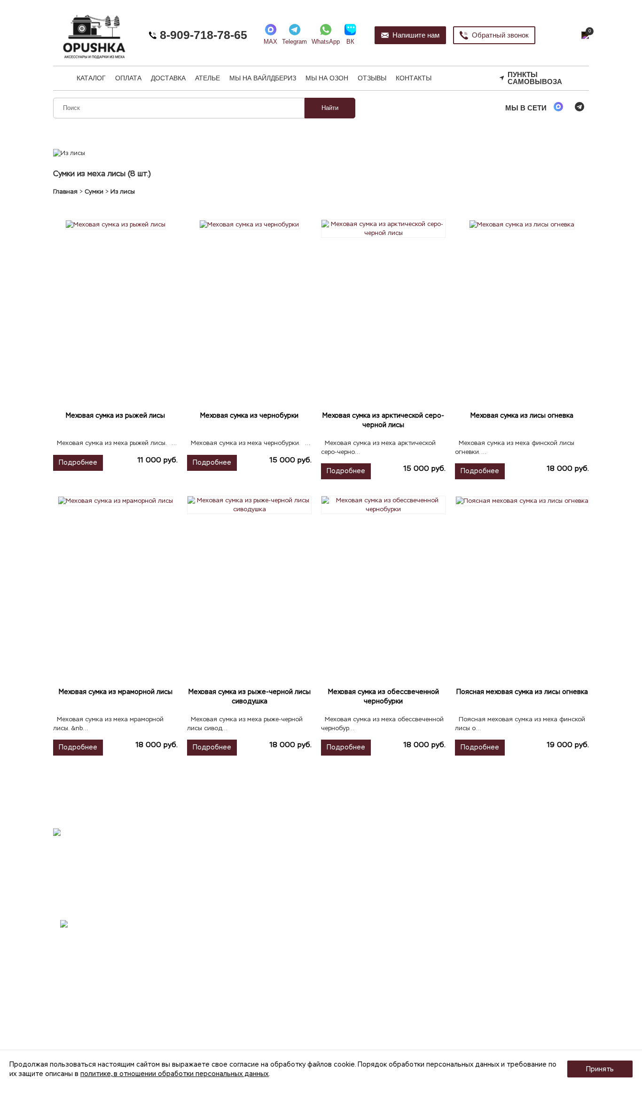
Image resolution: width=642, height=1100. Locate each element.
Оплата (128, 78)
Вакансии (495, 935)
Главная (65, 191)
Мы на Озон (326, 78)
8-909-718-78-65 (202, 34)
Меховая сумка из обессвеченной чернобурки (383, 696)
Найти (329, 107)
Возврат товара (370, 947)
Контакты (413, 78)
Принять (600, 1069)
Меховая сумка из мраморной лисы (115, 691)
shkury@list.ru (233, 933)
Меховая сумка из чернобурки (249, 415)
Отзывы (372, 78)
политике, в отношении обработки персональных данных (174, 1073)
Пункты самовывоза (535, 78)
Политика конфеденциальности (395, 935)
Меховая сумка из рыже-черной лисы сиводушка (249, 696)
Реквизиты (362, 922)
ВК (350, 41)
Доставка (168, 78)
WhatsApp (326, 41)
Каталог (91, 78)
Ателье (207, 78)
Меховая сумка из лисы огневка (521, 415)
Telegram (294, 41)
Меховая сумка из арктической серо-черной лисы (383, 420)
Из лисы (122, 191)
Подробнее (78, 462)
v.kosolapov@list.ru (222, 956)
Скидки (492, 922)
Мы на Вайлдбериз (262, 78)
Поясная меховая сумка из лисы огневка (522, 691)
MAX (270, 41)
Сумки (94, 191)
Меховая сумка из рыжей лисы (115, 415)
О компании (365, 909)
